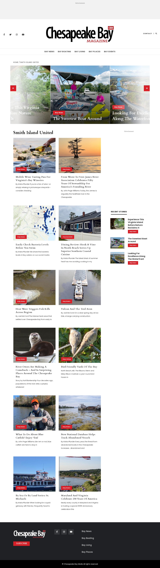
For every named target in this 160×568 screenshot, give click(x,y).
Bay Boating (64, 51)
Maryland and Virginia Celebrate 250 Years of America (79, 497)
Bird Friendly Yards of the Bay (79, 366)
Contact (147, 33)
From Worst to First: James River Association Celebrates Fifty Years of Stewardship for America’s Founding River (80, 181)
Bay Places (94, 51)
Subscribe (21, 543)
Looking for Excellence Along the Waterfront (134, 115)
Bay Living (80, 51)
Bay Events (109, 51)
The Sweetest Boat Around (77, 118)
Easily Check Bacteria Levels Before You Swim (32, 246)
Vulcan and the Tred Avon (76, 309)
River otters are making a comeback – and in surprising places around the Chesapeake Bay (34, 371)
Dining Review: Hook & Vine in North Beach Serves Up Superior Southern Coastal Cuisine (78, 249)
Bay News (49, 51)
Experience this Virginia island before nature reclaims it (136, 223)
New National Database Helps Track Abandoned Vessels (78, 436)
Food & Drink (67, 237)
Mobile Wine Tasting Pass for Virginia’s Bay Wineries (33, 178)
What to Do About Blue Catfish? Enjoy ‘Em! (30, 436)
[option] (80, 94)
